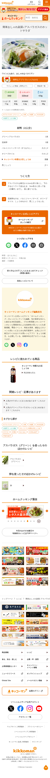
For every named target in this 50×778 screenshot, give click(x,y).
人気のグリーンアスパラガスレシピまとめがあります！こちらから (25, 408)
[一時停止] (39, 521)
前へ (3, 511)
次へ (47, 511)
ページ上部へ (46, 767)
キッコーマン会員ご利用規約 (19, 742)
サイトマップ (36, 742)
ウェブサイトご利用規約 (15, 727)
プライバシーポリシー (35, 727)
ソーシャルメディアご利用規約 (25, 732)
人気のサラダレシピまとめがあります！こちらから (25, 402)
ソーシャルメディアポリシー (25, 737)
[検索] (45, 18)
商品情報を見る (29, 373)
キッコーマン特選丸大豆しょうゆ (17, 159)
